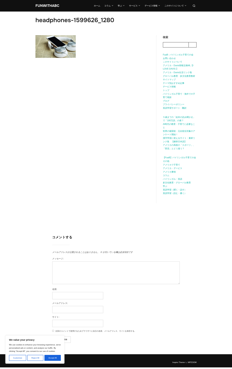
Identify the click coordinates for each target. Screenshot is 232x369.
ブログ (166, 101)
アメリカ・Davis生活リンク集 (177, 72)
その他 (166, 161)
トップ (166, 90)
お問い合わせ (169, 58)
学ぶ (120, 5)
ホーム (97, 5)
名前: (54, 289)
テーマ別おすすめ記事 (173, 83)
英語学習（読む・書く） (174, 193)
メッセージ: (58, 258)
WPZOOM (192, 362)
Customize (17, 358)
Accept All (52, 358)
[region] (34, 349)
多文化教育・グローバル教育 (177, 182)
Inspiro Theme (178, 362)
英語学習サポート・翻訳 (174, 108)
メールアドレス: (60, 303)
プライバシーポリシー (173, 104)
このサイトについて (174, 5)
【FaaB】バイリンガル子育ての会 (179, 157)
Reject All (35, 358)
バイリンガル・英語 (172, 179)
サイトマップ (169, 79)
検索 (165, 37)
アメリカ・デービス (172, 168)
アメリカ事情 (169, 172)
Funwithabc (47, 5)
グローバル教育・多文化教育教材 (179, 76)
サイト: (55, 317)
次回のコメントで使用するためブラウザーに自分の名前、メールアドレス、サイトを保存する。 (95, 331)
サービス (133, 5)
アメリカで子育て (171, 165)
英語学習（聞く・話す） (174, 190)
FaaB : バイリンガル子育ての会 (178, 55)
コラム (107, 5)
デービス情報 (151, 5)
